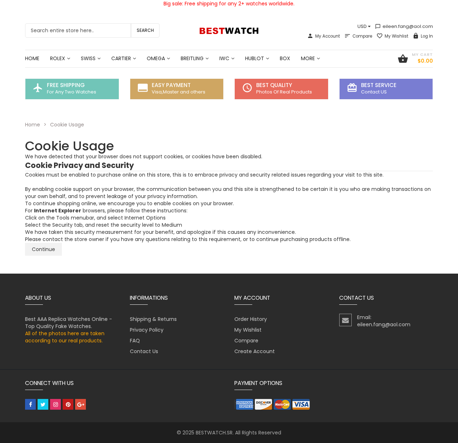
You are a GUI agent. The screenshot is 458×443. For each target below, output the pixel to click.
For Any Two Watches (71, 91)
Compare (362, 36)
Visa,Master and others (178, 91)
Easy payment (171, 85)
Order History (250, 319)
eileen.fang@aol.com (404, 26)
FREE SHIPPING (66, 85)
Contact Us (144, 351)
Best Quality (274, 85)
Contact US (374, 91)
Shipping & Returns (153, 319)
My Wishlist (396, 36)
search (145, 30)
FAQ (135, 340)
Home (32, 124)
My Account (327, 36)
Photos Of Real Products (284, 91)
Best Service (378, 85)
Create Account (254, 351)
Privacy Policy (147, 329)
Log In (427, 36)
